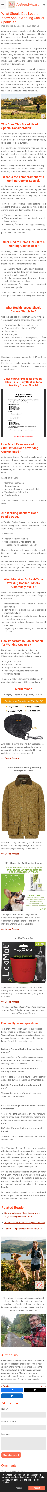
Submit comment (11, 1455)
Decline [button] (19, 1488)
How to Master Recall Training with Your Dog (24, 1222)
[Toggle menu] (3, 4)
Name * (4, 1409)
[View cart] (44, 4)
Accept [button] (37, 1488)
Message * (6, 1434)
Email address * (8, 1421)
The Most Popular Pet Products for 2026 (23, 1229)
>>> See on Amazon (10, 758)
